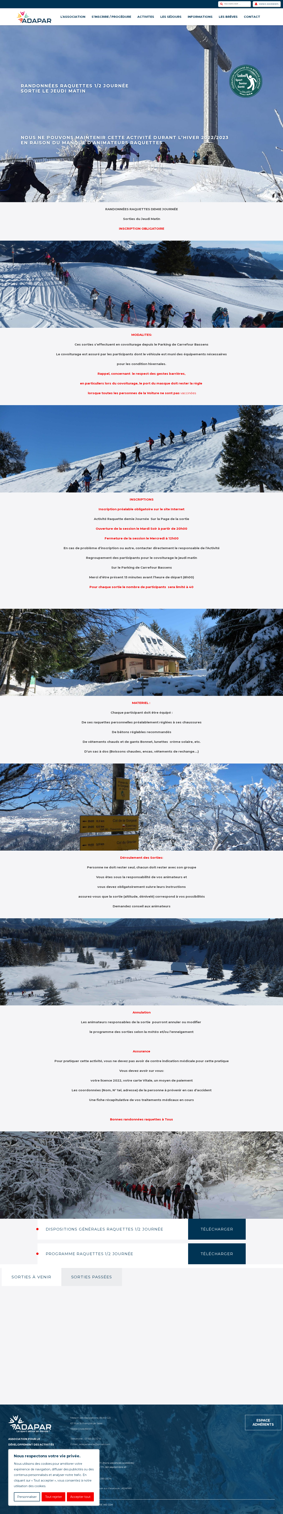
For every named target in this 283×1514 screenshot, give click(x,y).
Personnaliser (27, 1497)
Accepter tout (80, 1497)
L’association (72, 17)
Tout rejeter (53, 1497)
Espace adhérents (268, 4)
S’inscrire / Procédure (111, 17)
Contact (252, 17)
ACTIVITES (145, 17)
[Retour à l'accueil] (34, 17)
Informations (200, 17)
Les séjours (170, 17)
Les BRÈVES (228, 17)
